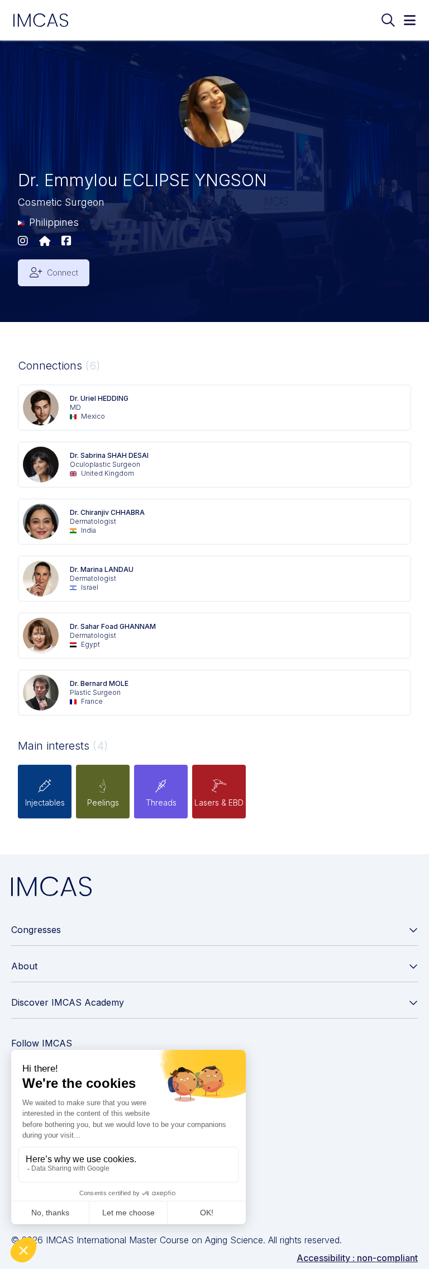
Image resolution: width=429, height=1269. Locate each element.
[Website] (44, 241)
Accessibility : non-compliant (357, 1257)
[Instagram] (23, 241)
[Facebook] (66, 241)
